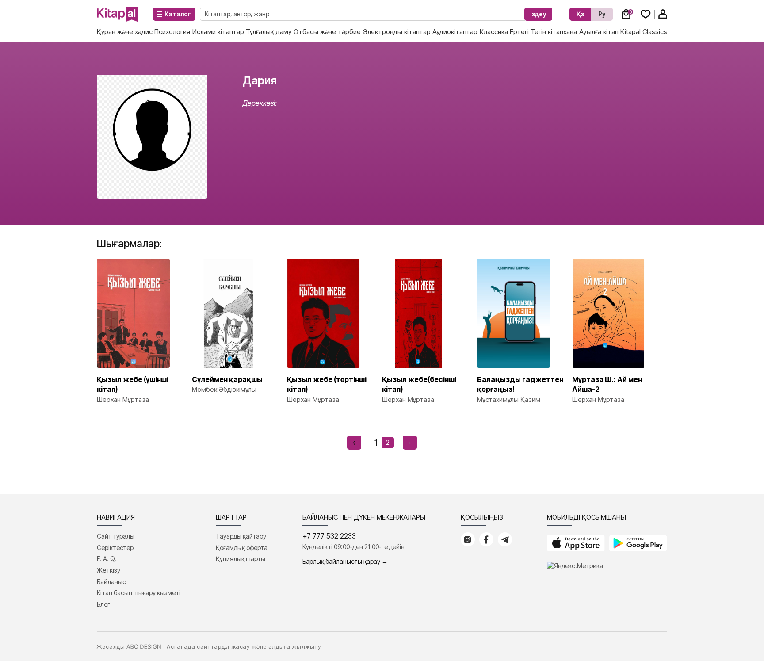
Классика (494, 31)
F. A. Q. (106, 558)
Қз (580, 14)
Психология (172, 31)
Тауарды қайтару (241, 536)
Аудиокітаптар (455, 31)
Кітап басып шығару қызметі (138, 592)
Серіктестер (115, 547)
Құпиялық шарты (240, 558)
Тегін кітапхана (554, 31)
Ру (602, 14)
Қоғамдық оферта (241, 547)
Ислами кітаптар (218, 31)
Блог (103, 604)
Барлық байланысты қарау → (345, 561)
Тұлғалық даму (269, 31)
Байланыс (111, 581)
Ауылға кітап (599, 31)
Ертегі (519, 31)
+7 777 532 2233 (329, 535)
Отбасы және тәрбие (327, 31)
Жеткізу (108, 570)
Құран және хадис (125, 31)
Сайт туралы (115, 536)
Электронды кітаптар (397, 31)
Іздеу (538, 14)
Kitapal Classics (643, 31)
